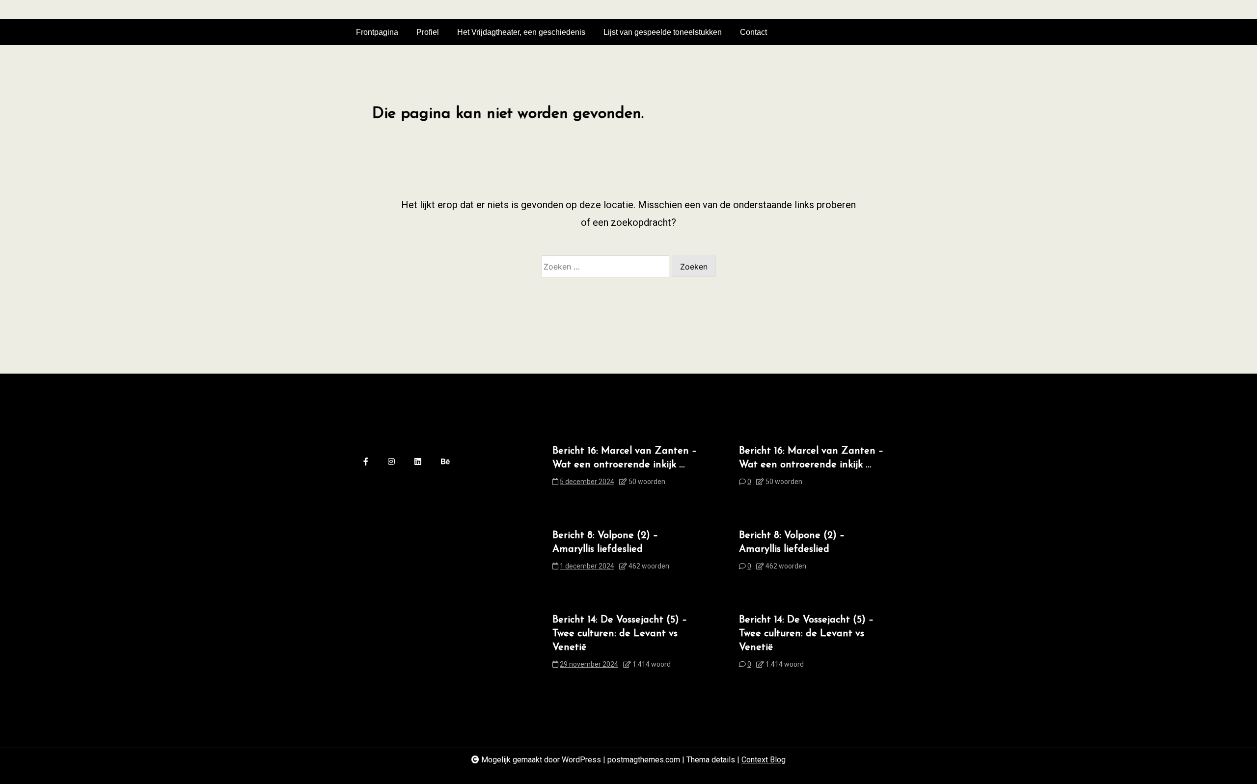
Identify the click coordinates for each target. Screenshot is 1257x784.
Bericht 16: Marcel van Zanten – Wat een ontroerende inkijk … (624, 458)
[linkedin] (418, 462)
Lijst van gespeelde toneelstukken (662, 32)
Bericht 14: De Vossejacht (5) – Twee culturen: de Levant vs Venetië (619, 633)
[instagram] (391, 462)
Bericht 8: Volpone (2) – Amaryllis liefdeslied (605, 542)
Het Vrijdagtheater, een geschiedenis (521, 32)
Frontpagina (377, 32)
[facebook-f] (366, 462)
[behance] (445, 462)
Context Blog (763, 759)
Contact (753, 32)
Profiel (427, 32)
